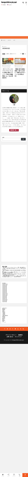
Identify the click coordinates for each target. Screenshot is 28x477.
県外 (3, 321)
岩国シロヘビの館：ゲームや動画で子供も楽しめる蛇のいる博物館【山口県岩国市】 (14, 274)
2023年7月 (4, 287)
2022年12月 (4, 293)
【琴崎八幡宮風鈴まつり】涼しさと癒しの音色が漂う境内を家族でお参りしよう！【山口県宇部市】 (14, 276)
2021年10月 (4, 299)
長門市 (3, 318)
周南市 (3, 311)
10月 (14, 40)
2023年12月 (4, 284)
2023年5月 (4, 289)
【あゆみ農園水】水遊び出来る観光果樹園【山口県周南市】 (14, 271)
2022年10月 (4, 295)
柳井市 (3, 309)
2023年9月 (4, 285)
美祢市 (11, 59)
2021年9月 (4, 300)
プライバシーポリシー (11, 335)
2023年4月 (4, 290)
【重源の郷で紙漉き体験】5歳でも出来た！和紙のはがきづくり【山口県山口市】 (20, 72)
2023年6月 (4, 288)
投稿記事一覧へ (13, 130)
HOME (3, 40)
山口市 (24, 59)
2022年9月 (4, 296)
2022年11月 (4, 294)
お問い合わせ (10, 336)
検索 (3, 137)
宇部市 (3, 314)
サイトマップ (18, 336)
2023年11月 (4, 285)
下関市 (3, 313)
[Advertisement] (14, 21)
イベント (4, 322)
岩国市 (3, 310)
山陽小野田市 (5, 315)
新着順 (3, 53)
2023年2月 (4, 292)
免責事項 (20, 335)
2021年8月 (4, 301)
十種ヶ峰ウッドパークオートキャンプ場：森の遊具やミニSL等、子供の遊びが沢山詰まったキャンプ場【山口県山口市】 (14, 268)
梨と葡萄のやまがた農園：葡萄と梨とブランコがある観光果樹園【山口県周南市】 (14, 272)
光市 (3, 310)
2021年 (9, 40)
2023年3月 (4, 291)
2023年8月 (4, 286)
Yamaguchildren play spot (9, 2)
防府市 (3, 316)
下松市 (3, 312)
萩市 (3, 319)
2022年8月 (4, 297)
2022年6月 (4, 299)
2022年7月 (4, 298)
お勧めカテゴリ (12, 53)
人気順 (7, 53)
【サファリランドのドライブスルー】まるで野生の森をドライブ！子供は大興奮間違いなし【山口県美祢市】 (7, 73)
